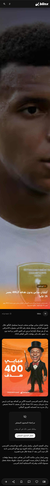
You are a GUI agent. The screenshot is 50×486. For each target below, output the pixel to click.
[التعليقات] (29, 481)
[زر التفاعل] (36, 481)
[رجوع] (6, 481)
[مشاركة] (14, 481)
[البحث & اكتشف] (4, 3)
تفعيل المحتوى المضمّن (25, 435)
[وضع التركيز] (44, 481)
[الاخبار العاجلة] (9, 3)
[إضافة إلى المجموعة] (21, 481)
